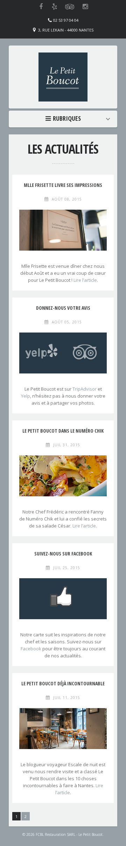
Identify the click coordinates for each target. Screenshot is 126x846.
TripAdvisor (84, 389)
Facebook (31, 648)
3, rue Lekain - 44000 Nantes (65, 30)
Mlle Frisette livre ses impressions (63, 185)
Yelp (25, 396)
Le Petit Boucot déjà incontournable (63, 683)
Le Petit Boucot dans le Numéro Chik (63, 430)
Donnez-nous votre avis (63, 308)
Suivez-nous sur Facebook (63, 553)
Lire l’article (85, 280)
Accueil (64, 118)
